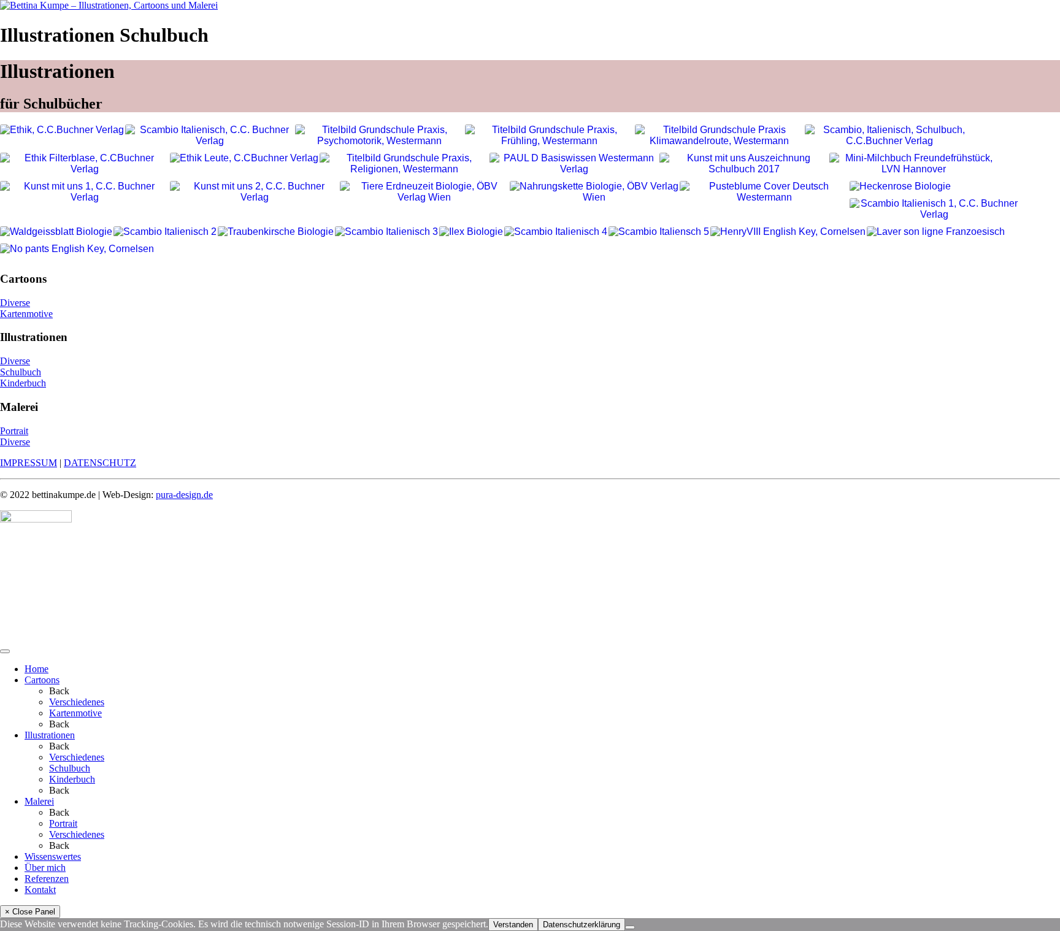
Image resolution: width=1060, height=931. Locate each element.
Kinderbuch (23, 383)
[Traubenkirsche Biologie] (276, 231)
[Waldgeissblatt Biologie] (56, 231)
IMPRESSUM (28, 463)
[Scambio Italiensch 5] (659, 231)
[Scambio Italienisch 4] (555, 231)
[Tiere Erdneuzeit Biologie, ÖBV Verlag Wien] (424, 192)
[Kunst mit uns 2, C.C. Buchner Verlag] (254, 192)
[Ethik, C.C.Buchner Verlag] (62, 130)
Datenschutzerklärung (581, 924)
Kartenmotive (26, 313)
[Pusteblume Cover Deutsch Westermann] (764, 192)
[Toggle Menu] (5, 651)
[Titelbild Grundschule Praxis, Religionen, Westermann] (404, 164)
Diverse (15, 302)
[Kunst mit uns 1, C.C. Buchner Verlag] (84, 192)
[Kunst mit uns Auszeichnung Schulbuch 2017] (743, 164)
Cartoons (42, 680)
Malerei (39, 801)
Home (36, 669)
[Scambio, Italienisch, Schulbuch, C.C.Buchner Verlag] (889, 136)
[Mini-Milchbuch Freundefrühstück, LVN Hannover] (913, 164)
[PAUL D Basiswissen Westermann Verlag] (574, 164)
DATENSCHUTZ (100, 463)
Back (59, 691)
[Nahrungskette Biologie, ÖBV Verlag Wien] (594, 192)
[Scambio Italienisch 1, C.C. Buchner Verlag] (934, 209)
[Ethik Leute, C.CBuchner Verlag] (244, 158)
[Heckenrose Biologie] (900, 186)
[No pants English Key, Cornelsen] (77, 249)
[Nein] (630, 927)
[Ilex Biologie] (471, 231)
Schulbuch (20, 372)
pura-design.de (184, 494)
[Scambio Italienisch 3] (386, 231)
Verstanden (513, 924)
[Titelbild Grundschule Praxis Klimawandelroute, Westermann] (719, 136)
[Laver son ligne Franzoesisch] (936, 231)
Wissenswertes (53, 856)
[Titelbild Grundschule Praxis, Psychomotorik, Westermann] (379, 136)
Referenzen (47, 878)
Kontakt (40, 889)
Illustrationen (50, 735)
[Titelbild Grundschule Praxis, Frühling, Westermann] (549, 136)
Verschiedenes (76, 702)
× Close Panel (30, 911)
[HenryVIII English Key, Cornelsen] (788, 231)
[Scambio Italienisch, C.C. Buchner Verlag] (209, 136)
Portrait (14, 431)
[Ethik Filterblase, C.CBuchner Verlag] (84, 164)
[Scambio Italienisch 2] (165, 231)
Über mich (45, 867)
